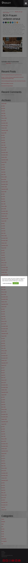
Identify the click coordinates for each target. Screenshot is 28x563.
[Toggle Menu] (26, 3)
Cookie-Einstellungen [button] (7, 283)
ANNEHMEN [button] (15, 283)
